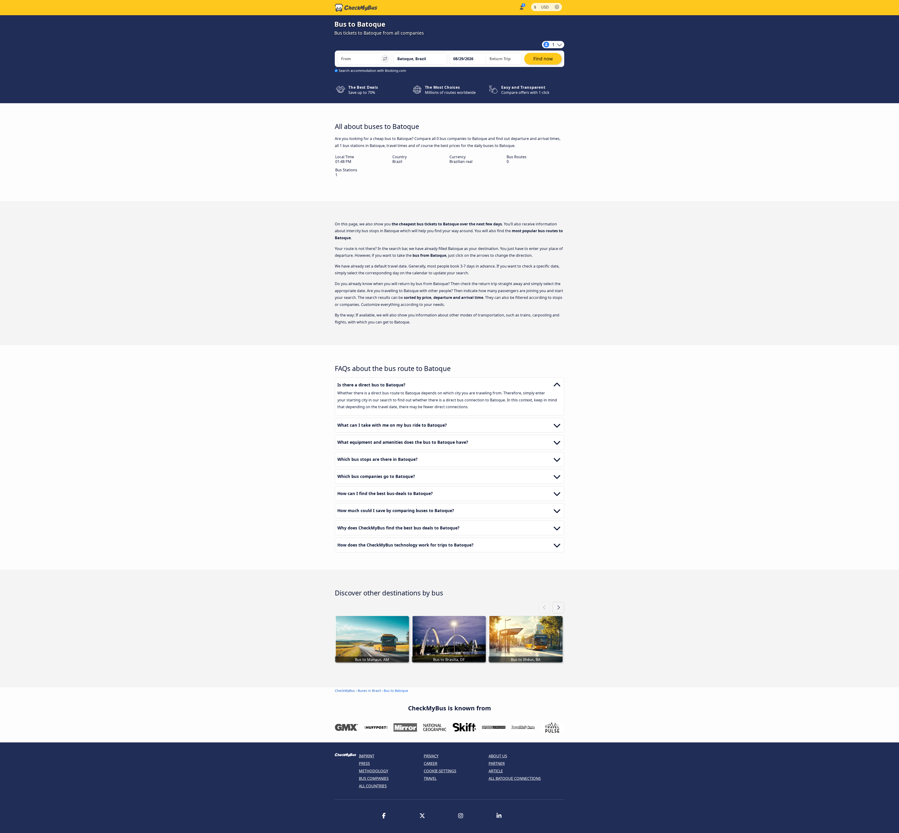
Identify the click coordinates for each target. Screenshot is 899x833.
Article (496, 771)
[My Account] (521, 7)
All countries (373, 786)
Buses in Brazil (369, 690)
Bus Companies (374, 778)
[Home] (356, 8)
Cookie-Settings (440, 771)
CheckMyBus (345, 690)
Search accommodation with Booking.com (372, 70)
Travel (430, 778)
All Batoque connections (515, 778)
